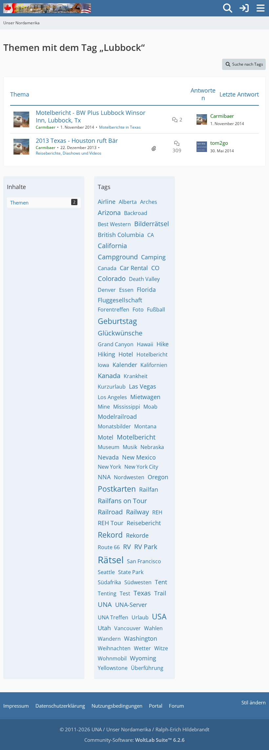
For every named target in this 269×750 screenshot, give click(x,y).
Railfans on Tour (122, 500)
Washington (140, 638)
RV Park (145, 546)
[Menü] (260, 8)
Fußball (156, 309)
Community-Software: (134, 740)
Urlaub (140, 617)
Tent (161, 582)
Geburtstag (117, 321)
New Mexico (139, 457)
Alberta (128, 201)
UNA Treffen (113, 617)
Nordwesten (129, 477)
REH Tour (110, 523)
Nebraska (152, 447)
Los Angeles (112, 397)
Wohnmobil (112, 658)
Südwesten (138, 582)
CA (150, 235)
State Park (130, 572)
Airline (106, 201)
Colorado (112, 278)
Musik (130, 447)
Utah (104, 628)
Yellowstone (113, 668)
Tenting (107, 593)
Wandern (109, 638)
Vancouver (127, 628)
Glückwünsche (120, 333)
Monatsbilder (114, 426)
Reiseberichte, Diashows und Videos (68, 153)
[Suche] (227, 8)
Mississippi (126, 406)
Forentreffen (113, 309)
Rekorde (137, 535)
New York (109, 466)
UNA (105, 604)
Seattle (106, 572)
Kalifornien (153, 365)
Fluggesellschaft (120, 300)
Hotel (125, 354)
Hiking (106, 354)
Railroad (110, 511)
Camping (153, 257)
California (112, 245)
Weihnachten (114, 648)
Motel (106, 437)
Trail (160, 593)
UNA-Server (131, 605)
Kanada (109, 375)
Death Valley (144, 279)
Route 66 (109, 547)
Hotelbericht (152, 354)
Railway (137, 511)
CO (155, 268)
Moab (150, 406)
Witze (161, 648)
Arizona (109, 212)
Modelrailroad (117, 416)
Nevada (108, 457)
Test (125, 593)
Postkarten (117, 488)
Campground (118, 256)
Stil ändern (253, 702)
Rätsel (111, 559)
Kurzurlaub (112, 386)
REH (157, 512)
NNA (104, 477)
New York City (141, 466)
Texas (142, 593)
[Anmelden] (244, 8)
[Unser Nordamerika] (47, 8)
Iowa (103, 365)
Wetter (142, 648)
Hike (162, 344)
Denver (107, 289)
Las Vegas (142, 386)
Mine (104, 406)
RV (127, 546)
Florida (146, 289)
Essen (126, 289)
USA (159, 616)
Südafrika (109, 582)
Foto (138, 309)
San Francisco (144, 561)
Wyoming (143, 658)
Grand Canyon (116, 344)
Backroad (135, 213)
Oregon (158, 477)
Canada (107, 268)
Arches (148, 201)
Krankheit (136, 376)
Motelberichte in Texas (120, 127)
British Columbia (121, 235)
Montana (145, 426)
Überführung (147, 668)
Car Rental (134, 268)
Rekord (110, 534)
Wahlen (153, 628)
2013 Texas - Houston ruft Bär (77, 140)
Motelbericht (136, 437)
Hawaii (145, 344)
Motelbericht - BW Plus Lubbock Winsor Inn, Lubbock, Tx (90, 116)
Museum (108, 447)
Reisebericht (144, 523)
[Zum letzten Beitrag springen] (202, 119)
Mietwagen (145, 397)
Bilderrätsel (151, 223)
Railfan (148, 489)
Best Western (114, 224)
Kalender (125, 365)
